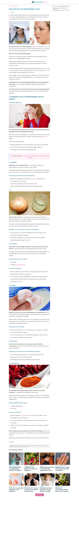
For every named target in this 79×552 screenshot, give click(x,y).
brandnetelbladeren (20, 264)
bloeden (45, 136)
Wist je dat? (27, 486)
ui (21, 232)
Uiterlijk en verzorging (14, 465)
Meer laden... (39, 494)
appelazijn (34, 178)
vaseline (24, 330)
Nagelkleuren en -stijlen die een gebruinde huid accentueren (62, 468)
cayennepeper (24, 415)
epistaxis (34, 46)
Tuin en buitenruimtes (29, 465)
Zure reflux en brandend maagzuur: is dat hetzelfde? (16, 489)
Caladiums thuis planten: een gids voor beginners (31, 468)
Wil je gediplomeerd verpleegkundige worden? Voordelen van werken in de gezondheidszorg (16, 468)
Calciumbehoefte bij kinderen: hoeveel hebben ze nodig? (46, 489)
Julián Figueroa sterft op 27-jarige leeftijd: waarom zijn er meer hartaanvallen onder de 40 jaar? (47, 468)
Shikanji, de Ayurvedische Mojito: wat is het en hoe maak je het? (62, 489)
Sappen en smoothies (60, 486)
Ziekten (41, 465)
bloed (46, 70)
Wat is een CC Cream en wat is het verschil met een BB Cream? (31, 489)
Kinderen (42, 486)
